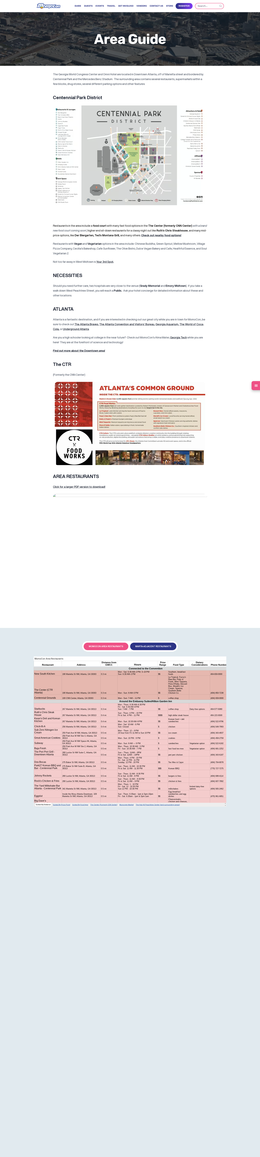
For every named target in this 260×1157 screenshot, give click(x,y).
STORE (169, 6)
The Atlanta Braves (86, 324)
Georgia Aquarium (166, 324)
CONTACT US (156, 6)
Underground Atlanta (76, 329)
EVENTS (100, 6)
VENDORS (141, 6)
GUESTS (88, 6)
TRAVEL (111, 6)
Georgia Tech (178, 337)
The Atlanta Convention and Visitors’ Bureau (126, 324)
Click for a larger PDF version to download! (79, 486)
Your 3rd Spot (104, 261)
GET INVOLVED (125, 6)
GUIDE (78, 6)
